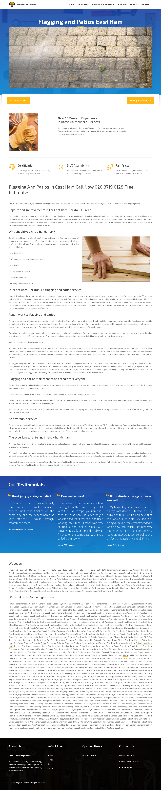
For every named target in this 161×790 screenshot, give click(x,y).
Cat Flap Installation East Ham (138, 722)
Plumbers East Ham (128, 700)
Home (71, 4)
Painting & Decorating (102, 4)
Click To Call (19, 100)
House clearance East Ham (49, 728)
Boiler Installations (113, 628)
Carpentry (82, 4)
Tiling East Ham (29, 622)
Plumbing (122, 4)
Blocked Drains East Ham (136, 688)
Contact (146, 4)
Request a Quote (141, 100)
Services (134, 4)
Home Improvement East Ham (75, 603)
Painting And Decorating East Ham (49, 682)
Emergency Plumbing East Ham (124, 616)
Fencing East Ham (131, 685)
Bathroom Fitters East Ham (76, 616)
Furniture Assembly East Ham (22, 718)
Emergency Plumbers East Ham (56, 700)
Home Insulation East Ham (25, 728)
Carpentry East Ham (28, 619)
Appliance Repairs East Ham (76, 628)
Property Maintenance (28, 631)
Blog (50, 764)
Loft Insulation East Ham (72, 728)
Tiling (43, 643)
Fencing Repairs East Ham (20, 610)
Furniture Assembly (97, 718)
